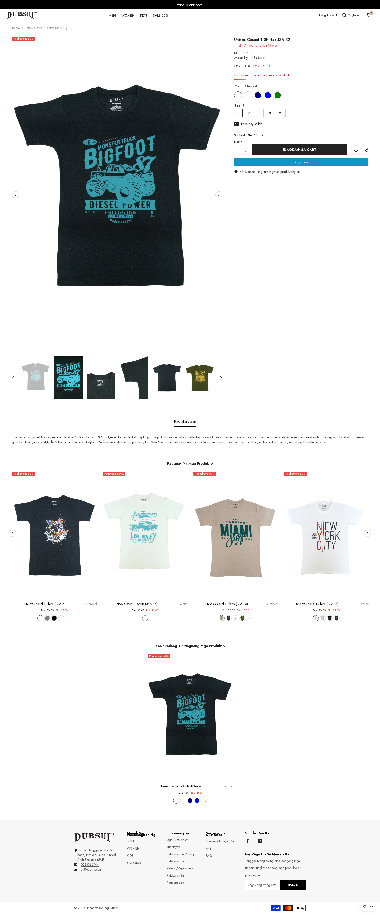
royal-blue (197, 801)
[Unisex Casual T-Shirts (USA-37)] (54, 535)
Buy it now (301, 162)
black (54, 618)
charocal (40, 618)
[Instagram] (260, 841)
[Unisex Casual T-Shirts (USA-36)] (145, 535)
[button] (15, 194)
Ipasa (293, 885)
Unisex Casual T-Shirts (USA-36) (151, 604)
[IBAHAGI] (364, 150)
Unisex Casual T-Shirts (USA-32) (196, 786)
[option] (190, 4)
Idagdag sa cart (300, 149)
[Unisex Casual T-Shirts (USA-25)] (235, 535)
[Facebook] (247, 841)
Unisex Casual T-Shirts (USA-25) (241, 604)
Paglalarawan (185, 421)
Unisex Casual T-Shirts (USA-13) (332, 604)
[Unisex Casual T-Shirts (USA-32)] (190, 717)
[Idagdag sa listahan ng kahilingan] (356, 150)
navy (190, 801)
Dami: (238, 142)
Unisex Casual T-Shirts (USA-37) (60, 604)
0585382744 (90, 864)
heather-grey (47, 618)
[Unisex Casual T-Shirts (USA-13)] (326, 535)
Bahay (16, 28)
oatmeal (61, 618)
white (145, 618)
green (242, 618)
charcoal (337, 618)
